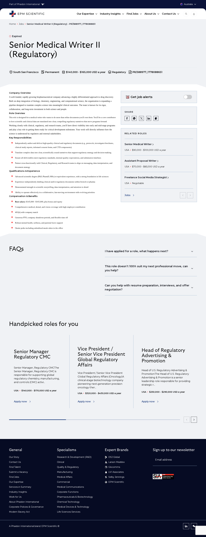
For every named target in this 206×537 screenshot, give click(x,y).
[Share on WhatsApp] (134, 118)
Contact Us (169, 13)
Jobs (21, 24)
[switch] (188, 97)
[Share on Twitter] (141, 118)
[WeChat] (194, 526)
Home (12, 24)
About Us (150, 13)
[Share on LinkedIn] (148, 118)
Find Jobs (132, 13)
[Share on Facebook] (127, 118)
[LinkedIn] (186, 526)
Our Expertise (85, 13)
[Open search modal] (186, 14)
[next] (194, 420)
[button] (156, 118)
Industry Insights (110, 13)
